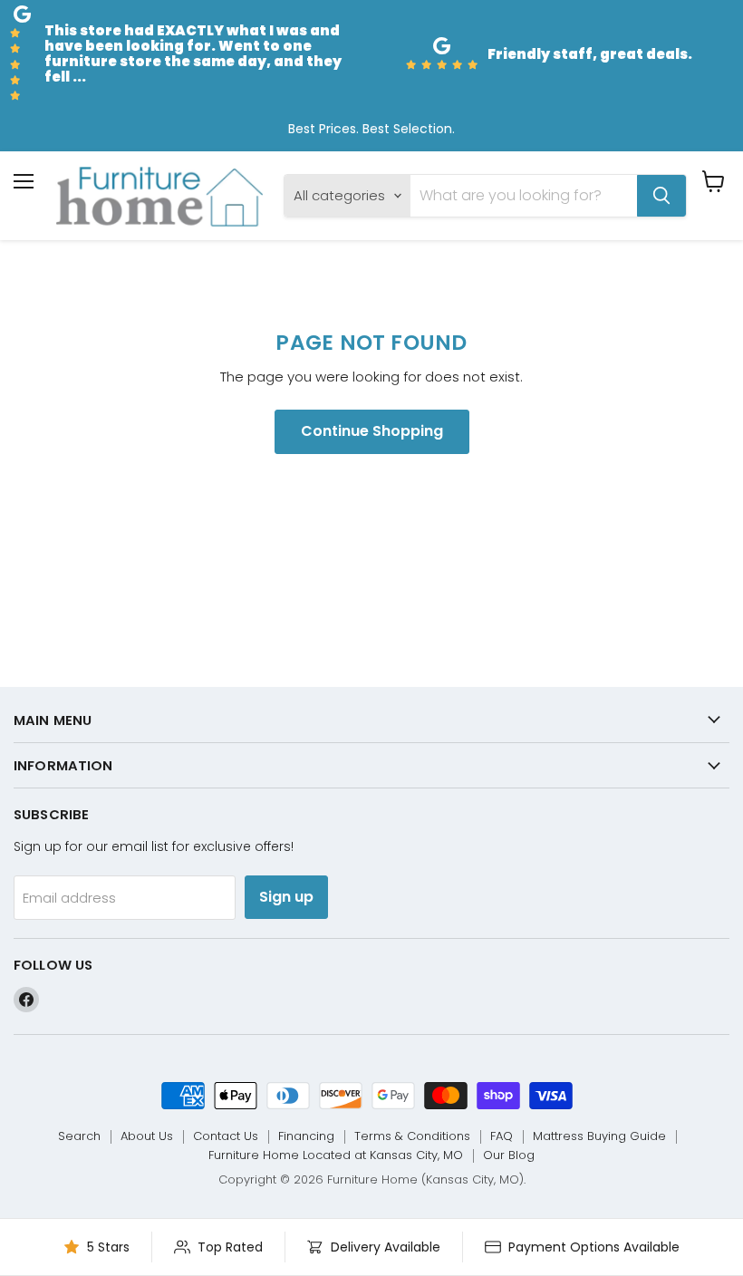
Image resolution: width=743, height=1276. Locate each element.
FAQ (501, 1136)
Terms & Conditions (412, 1136)
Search (79, 1136)
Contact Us (225, 1136)
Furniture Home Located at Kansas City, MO (335, 1155)
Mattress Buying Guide (599, 1136)
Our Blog (509, 1155)
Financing (306, 1136)
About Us (147, 1136)
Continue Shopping (372, 430)
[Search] (661, 196)
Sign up (286, 896)
